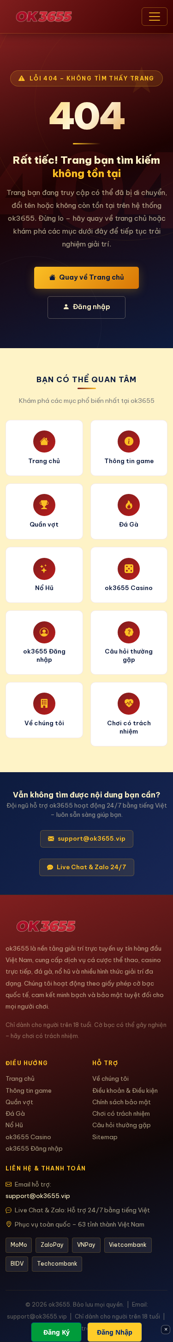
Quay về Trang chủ (91, 277)
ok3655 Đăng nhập (34, 1149)
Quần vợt (19, 1102)
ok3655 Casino (28, 1137)
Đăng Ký (56, 1332)
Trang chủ (20, 1079)
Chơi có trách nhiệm (121, 1114)
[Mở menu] (154, 16)
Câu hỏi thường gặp (121, 1125)
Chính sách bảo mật (121, 1102)
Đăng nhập (91, 307)
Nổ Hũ (14, 1125)
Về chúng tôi (110, 1079)
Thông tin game (29, 1091)
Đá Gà (15, 1114)
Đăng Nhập (114, 1332)
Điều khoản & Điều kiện (125, 1091)
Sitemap (105, 1137)
